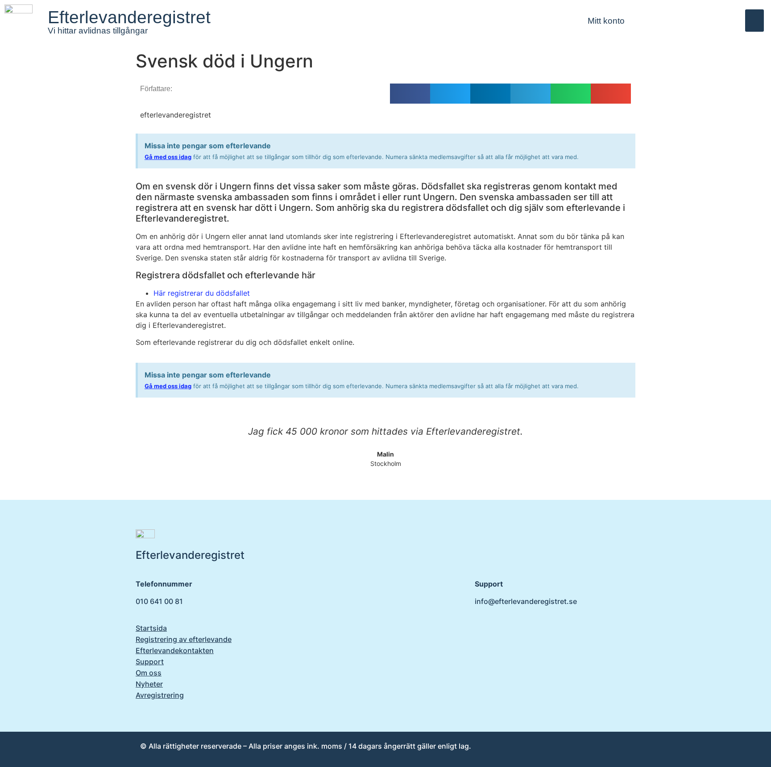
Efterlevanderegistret (129, 17)
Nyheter (149, 683)
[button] (754, 20)
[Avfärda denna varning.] (626, 144)
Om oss (149, 672)
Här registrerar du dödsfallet (201, 293)
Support (150, 661)
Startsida (151, 628)
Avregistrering (160, 695)
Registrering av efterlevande (184, 639)
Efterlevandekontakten (175, 650)
